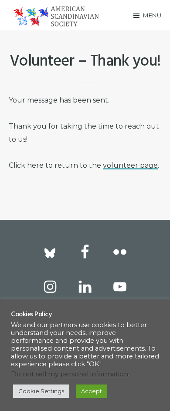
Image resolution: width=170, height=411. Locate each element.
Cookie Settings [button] (41, 391)
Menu (152, 15)
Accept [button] (91, 391)
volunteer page (130, 165)
